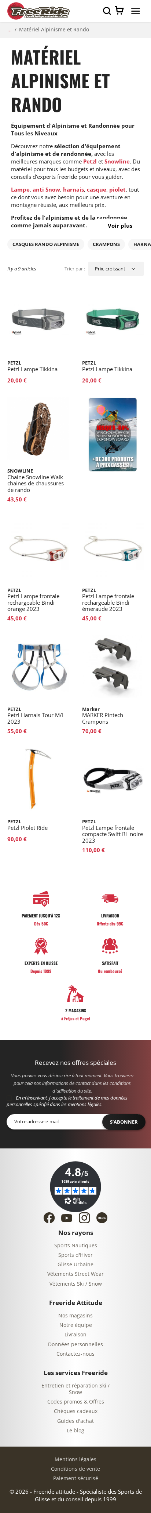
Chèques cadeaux (75, 1411)
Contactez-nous (75, 1354)
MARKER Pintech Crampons (102, 715)
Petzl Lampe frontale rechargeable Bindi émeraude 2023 (108, 600)
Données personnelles (75, 1344)
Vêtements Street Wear (75, 1274)
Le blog (75, 1431)
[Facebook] (49, 1217)
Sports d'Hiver (75, 1255)
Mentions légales (75, 1459)
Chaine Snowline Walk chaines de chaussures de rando (35, 480)
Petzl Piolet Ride (27, 825)
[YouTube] (66, 1218)
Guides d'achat (75, 1421)
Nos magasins (75, 1316)
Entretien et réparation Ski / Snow (75, 1389)
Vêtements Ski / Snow (75, 1284)
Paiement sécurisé (75, 1478)
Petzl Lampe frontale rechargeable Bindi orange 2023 (33, 600)
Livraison (75, 1335)
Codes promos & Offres (75, 1402)
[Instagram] (84, 1217)
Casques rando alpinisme (45, 244)
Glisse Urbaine (75, 1265)
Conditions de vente (75, 1469)
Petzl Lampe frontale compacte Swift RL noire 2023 (112, 831)
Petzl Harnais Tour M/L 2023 (36, 715)
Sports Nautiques (75, 1246)
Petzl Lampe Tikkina (32, 366)
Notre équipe (75, 1325)
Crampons (106, 244)
